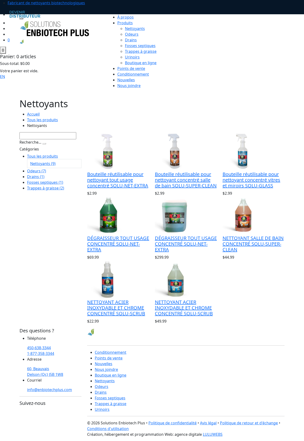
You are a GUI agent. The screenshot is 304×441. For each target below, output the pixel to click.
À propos (125, 17)
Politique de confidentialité (172, 423)
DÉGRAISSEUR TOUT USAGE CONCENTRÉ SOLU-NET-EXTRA (118, 244)
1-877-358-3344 (40, 353)
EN (2, 76)
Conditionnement (133, 74)
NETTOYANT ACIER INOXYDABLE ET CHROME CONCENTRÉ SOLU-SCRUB (116, 308)
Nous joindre (129, 85)
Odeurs (131, 34)
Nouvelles (126, 79)
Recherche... (30, 142)
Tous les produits (42, 119)
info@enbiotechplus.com (49, 389)
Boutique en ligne (141, 62)
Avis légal (208, 423)
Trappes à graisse (141, 51)
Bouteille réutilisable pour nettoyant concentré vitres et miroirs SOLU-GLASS (251, 180)
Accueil (33, 114)
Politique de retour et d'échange (249, 423)
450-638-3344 (39, 347)
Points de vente (131, 68)
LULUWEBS (213, 434)
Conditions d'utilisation (108, 428)
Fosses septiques (140, 45)
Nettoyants (135, 28)
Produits (125, 22)
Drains (131, 40)
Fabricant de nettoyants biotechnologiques (46, 2)
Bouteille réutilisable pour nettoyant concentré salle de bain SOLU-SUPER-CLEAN (186, 180)
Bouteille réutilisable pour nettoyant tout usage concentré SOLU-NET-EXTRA (117, 180)
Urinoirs (132, 57)
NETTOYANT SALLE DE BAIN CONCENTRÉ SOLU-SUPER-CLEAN (253, 244)
